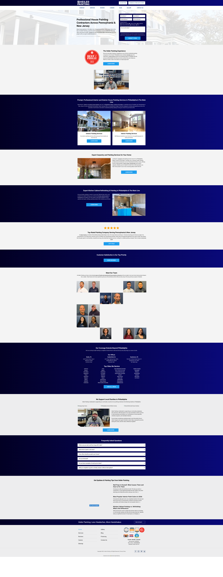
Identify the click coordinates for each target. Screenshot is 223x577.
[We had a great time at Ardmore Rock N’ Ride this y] (86, 509)
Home (80, 535)
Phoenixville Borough (120, 372)
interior (85, 104)
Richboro (137, 372)
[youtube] (144, 557)
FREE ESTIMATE (138, 528)
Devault (120, 375)
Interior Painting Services (129, 134)
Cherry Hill (120, 378)
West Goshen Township (103, 382)
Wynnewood (103, 379)
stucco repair (126, 163)
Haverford (86, 376)
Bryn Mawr (120, 104)
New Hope (137, 376)
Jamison (137, 375)
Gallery (129, 8)
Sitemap (80, 550)
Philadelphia (107, 104)
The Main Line (130, 55)
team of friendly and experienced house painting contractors (109, 275)
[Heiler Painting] (83, 3)
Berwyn (86, 370)
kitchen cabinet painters (103, 196)
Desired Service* (123, 22)
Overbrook (86, 382)
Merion (86, 379)
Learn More (94, 141)
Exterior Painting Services (94, 134)
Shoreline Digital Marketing (116, 561)
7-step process (111, 56)
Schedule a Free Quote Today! (137, 3)
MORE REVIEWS (111, 260)
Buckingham (137, 373)
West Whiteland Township (120, 368)
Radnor (112, 104)
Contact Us (140, 8)
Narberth (86, 381)
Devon (86, 375)
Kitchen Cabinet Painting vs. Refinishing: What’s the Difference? (127, 507)
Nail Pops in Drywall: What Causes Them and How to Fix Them (128, 486)
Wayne (103, 378)
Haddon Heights (137, 368)
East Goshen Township (120, 373)
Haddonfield (120, 379)
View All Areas (111, 387)
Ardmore (116, 104)
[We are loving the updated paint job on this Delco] (102, 509)
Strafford (103, 375)
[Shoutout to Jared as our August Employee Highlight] (102, 493)
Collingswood (120, 382)
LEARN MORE (111, 64)
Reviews (102, 8)
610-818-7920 (123, 3)
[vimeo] (141, 557)
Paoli (103, 368)
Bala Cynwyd (120, 376)
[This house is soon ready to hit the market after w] (86, 493)
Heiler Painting (83, 235)
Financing (103, 543)
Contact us (91, 32)
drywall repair (133, 163)
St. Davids (103, 373)
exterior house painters (94, 104)
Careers (112, 8)
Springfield (137, 370)
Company (81, 8)
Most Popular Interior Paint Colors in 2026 (127, 497)
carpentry (120, 159)
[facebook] (135, 557)
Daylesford (86, 373)
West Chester (103, 381)
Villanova (103, 376)
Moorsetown (120, 381)
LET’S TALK (111, 244)
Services (92, 8)
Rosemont (103, 372)
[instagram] (138, 557)
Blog (120, 8)
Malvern (86, 378)
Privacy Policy (123, 557)
